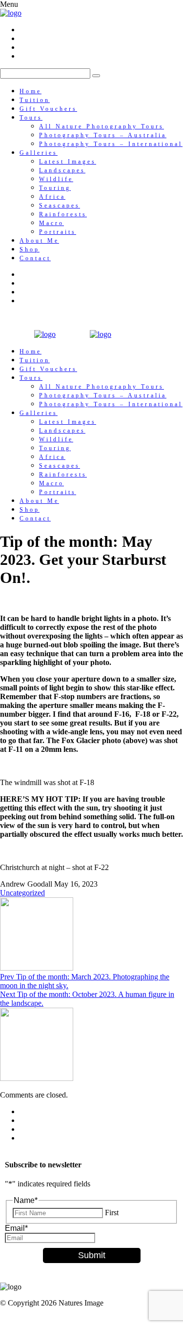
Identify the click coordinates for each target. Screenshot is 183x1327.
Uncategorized (22, 893)
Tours (31, 117)
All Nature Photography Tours (101, 126)
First (112, 1212)
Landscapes (62, 170)
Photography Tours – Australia (102, 135)
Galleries (39, 152)
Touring (55, 188)
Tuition (35, 100)
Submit (91, 1255)
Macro (51, 223)
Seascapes (59, 205)
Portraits (57, 231)
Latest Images (67, 161)
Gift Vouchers (48, 108)
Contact (35, 258)
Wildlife (56, 179)
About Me (39, 240)
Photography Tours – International (111, 144)
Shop (30, 249)
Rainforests (63, 214)
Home (30, 91)
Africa (52, 196)
